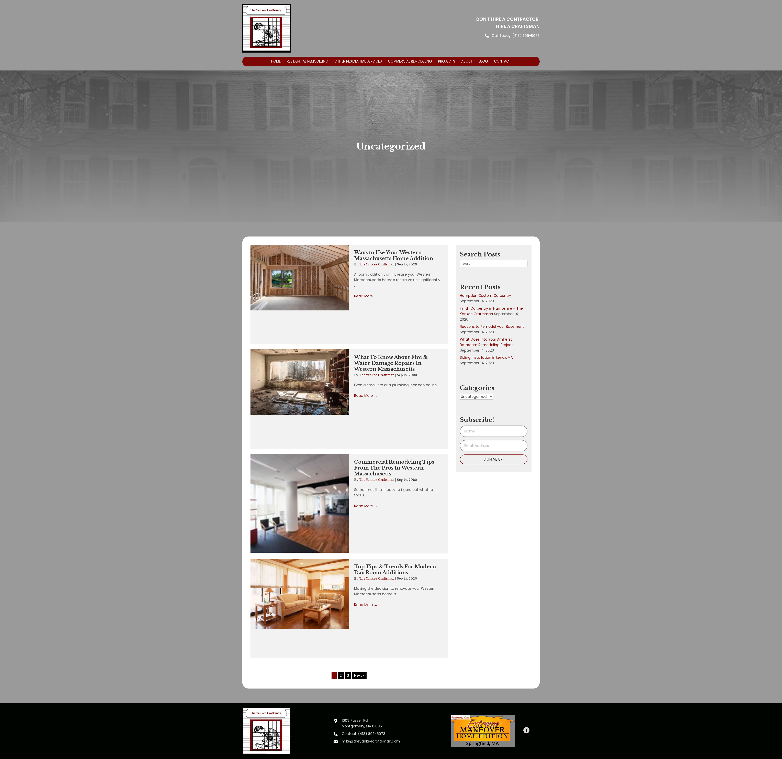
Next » (359, 675)
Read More (365, 296)
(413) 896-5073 (526, 35)
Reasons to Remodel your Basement (492, 326)
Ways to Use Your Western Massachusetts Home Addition (393, 255)
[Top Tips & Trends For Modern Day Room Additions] (299, 594)
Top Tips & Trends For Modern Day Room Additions (395, 569)
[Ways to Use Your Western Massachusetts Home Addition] (299, 277)
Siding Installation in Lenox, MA (486, 357)
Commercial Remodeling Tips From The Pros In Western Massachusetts (394, 468)
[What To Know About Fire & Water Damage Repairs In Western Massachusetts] (299, 382)
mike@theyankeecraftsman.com (371, 741)
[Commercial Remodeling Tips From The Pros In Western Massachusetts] (299, 503)
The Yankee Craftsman (377, 264)
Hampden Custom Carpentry (485, 295)
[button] (493, 459)
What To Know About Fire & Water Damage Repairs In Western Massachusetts (391, 363)
